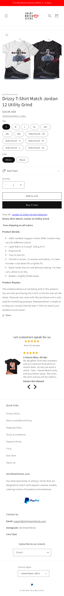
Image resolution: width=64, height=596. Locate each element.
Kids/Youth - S (13, 140)
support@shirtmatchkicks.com (30, 521)
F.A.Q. (9, 448)
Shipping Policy (14, 427)
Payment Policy (13, 441)
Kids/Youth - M (36, 140)
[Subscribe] (47, 552)
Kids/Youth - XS (37, 133)
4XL (19, 133)
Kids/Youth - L (13, 147)
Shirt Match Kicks (37, 590)
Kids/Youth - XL (36, 147)
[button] (6, 15)
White (9, 159)
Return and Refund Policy (19, 420)
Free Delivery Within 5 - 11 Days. (14, 116)
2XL (45, 126)
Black (22, 159)
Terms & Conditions (16, 434)
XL (34, 126)
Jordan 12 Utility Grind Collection (29, 214)
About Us (11, 462)
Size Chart (11, 455)
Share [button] (8, 315)
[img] (32, 341)
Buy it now (32, 204)
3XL (7, 133)
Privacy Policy (13, 413)
